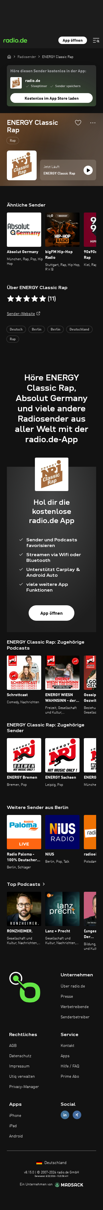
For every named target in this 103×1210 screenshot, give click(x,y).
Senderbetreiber (75, 1017)
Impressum (19, 1066)
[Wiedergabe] (88, 170)
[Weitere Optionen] (93, 122)
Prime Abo (70, 1077)
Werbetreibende (75, 1007)
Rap (13, 141)
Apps (65, 1056)
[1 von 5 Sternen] (11, 299)
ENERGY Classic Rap (59, 173)
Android (16, 1136)
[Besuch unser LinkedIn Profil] (65, 1115)
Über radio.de (73, 986)
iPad (13, 1126)
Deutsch (16, 329)
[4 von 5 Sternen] (35, 299)
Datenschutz (20, 1056)
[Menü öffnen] (96, 40)
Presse (67, 997)
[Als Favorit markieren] (78, 122)
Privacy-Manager (24, 1087)
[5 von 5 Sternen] (43, 299)
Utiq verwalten (22, 1077)
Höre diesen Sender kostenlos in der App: (48, 71)
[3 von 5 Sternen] (27, 299)
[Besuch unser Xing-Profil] (77, 1115)
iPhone (15, 1116)
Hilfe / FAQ (70, 1066)
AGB (13, 1046)
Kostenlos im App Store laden (52, 99)
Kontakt (67, 1046)
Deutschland (79, 329)
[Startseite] (9, 56)
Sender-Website (21, 314)
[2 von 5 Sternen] (19, 299)
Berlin (36, 329)
